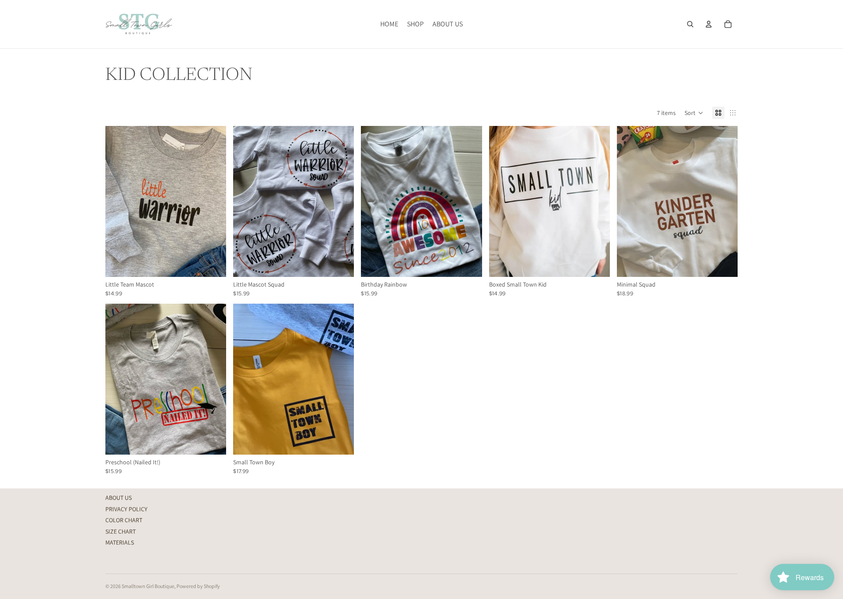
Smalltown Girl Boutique (148, 586)
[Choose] (212, 264)
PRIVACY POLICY (126, 509)
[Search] (690, 24)
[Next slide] (597, 201)
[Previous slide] (502, 201)
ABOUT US (118, 498)
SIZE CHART (120, 531)
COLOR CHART (123, 520)
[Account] (708, 24)
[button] (693, 112)
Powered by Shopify (198, 586)
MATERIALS (119, 543)
